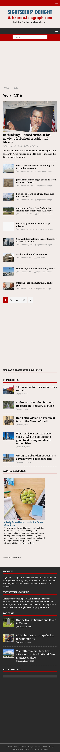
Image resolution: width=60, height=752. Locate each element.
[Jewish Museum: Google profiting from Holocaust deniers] (8, 182)
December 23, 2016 (25, 185)
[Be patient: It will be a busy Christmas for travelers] (8, 197)
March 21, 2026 (24, 447)
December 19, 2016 (25, 245)
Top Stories (11, 380)
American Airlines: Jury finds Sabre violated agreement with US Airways (34, 209)
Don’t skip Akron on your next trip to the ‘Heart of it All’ (35, 419)
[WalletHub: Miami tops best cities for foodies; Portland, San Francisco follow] (8, 653)
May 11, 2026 (23, 425)
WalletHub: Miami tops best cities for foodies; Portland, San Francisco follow (35, 654)
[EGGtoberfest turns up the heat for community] (8, 638)
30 (23, 300)
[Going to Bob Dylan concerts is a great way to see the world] (8, 458)
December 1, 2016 (25, 288)
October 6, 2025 (24, 642)
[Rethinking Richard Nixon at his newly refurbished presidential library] (30, 116)
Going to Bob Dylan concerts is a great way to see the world (36, 457)
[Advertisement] (30, 64)
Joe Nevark (40, 258)
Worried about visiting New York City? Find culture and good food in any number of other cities (33, 438)
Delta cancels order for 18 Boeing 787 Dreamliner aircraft (35, 166)
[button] (56, 3)
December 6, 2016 (25, 258)
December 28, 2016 (25, 171)
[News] (8, 211)
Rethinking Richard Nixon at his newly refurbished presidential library (27, 138)
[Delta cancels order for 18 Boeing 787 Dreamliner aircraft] (8, 168)
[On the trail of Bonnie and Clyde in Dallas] (8, 622)
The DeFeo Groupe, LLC (46, 578)
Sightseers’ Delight (44, 171)
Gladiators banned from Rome (31, 254)
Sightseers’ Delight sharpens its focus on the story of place (35, 404)
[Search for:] (30, 37)
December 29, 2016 (13, 146)
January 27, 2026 (24, 462)
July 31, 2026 (23, 394)
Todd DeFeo (32, 146)
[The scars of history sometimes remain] (8, 389)
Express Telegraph (45, 229)
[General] (8, 226)
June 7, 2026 (23, 409)
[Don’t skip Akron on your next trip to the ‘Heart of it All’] (8, 420)
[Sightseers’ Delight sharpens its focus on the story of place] (8, 405)
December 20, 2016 (26, 214)
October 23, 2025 (25, 627)
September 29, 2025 (26, 661)
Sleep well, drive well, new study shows (35, 268)
